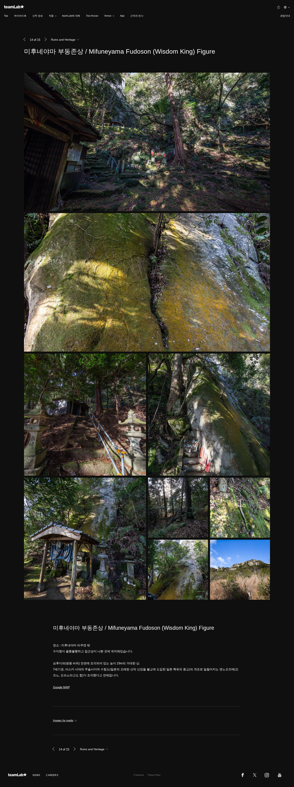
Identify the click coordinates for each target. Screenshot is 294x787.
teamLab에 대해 (71, 15)
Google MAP (61, 687)
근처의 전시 (136, 15)
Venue (107, 15)
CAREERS (52, 775)
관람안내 (285, 15)
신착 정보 (37, 15)
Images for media (63, 720)
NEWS (36, 775)
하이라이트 (20, 15)
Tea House (92, 15)
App (122, 15)
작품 (51, 15)
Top (6, 15)
